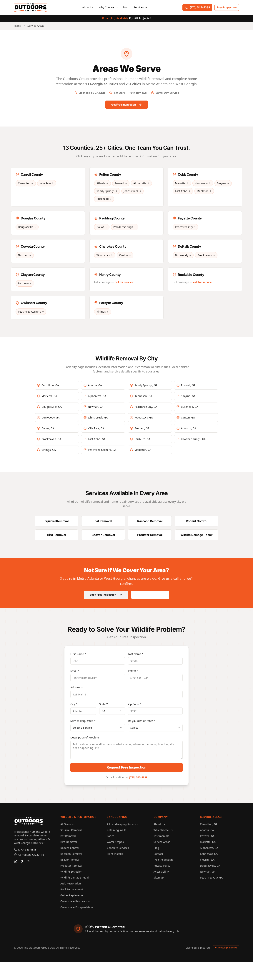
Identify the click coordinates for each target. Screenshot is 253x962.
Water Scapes (115, 842)
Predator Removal (71, 865)
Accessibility (161, 871)
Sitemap (159, 877)
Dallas (100, 227)
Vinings (101, 311)
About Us (88, 7)
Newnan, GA (207, 871)
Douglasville (25, 227)
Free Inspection (227, 7)
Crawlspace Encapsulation (76, 907)
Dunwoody (181, 255)
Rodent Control (69, 848)
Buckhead (102, 199)
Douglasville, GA (210, 865)
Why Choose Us (108, 7)
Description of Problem (84, 737)
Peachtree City (184, 227)
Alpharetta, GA (209, 848)
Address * (76, 687)
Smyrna (221, 183)
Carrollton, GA (208, 824)
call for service (124, 282)
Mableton (203, 191)
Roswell (119, 183)
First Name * (78, 654)
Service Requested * (83, 721)
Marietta (180, 183)
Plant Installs (115, 854)
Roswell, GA (207, 836)
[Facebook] (22, 861)
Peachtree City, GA (211, 877)
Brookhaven (204, 255)
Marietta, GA (208, 842)
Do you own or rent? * (141, 721)
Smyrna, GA (207, 859)
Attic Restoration (70, 883)
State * (103, 704)
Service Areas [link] (35, 25)
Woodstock (103, 255)
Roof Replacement (71, 889)
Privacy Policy (162, 865)
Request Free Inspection (126, 767)
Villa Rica (45, 183)
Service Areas (162, 842)
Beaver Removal (70, 859)
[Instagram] (27, 861)
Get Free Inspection (123, 104)
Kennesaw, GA (209, 854)
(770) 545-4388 (200, 7)
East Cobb (181, 191)
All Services (67, 824)
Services (139, 7)
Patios (110, 836)
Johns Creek (131, 191)
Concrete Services (118, 848)
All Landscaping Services (122, 824)
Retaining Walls (116, 830)
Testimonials (161, 836)
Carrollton (24, 183)
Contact (158, 854)
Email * (74, 670)
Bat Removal (68, 836)
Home (17, 25)
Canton (123, 255)
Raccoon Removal (71, 854)
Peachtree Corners (29, 311)
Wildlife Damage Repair (75, 877)
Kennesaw (201, 183)
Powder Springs (123, 227)
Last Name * (135, 654)
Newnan (23, 255)
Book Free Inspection (103, 594)
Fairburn (23, 283)
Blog (126, 7)
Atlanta (100, 183)
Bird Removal (68, 842)
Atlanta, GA (207, 830)
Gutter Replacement (72, 895)
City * (73, 704)
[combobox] (112, 711)
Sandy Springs (105, 191)
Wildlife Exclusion (71, 871)
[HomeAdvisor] (16, 861)
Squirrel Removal (71, 830)
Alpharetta (140, 183)
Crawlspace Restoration (75, 901)
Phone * (133, 670)
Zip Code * (134, 704)
